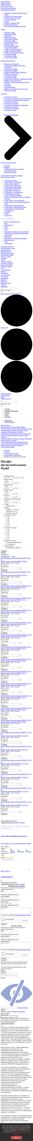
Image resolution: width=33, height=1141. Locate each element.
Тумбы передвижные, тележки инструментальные (14, 170)
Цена (13, 556)
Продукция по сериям (7, 177)
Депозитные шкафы (10, 75)
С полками (11, 544)
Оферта (29, 843)
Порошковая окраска (7, 255)
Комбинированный (14, 542)
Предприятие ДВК (14, 548)
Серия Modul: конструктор (12, 189)
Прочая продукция (10, 172)
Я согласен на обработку (16, 915)
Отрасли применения (7, 218)
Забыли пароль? (23, 1007)
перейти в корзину (19, 822)
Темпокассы (8, 36)
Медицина (7, 237)
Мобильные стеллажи (11, 107)
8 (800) (6, 398)
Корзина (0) (8, 420)
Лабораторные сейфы (11, 39)
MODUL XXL (12, 513)
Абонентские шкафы (10, 70)
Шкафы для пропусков (11, 74)
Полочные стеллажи (10, 97)
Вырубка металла (6, 251)
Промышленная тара (10, 24)
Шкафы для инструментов (12, 18)
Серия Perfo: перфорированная (14, 205)
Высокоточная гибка (7, 253)
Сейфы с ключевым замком (12, 49)
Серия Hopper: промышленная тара (15, 207)
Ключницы (7, 85)
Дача (5, 242)
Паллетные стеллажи (11, 102)
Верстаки (7, 166)
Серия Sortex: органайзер (12, 190)
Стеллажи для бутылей (11, 108)
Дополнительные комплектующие (15, 26)
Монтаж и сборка (6, 266)
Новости (3, 271)
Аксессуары (8, 215)
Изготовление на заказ (8, 248)
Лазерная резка (5, 250)
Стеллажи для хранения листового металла (17, 98)
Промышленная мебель (8, 10)
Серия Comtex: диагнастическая (14, 200)
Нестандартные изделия (8, 162)
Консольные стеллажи (11, 103)
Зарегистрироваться (18, 1011)
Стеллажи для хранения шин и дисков (16, 100)
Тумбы (6, 14)
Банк (5, 223)
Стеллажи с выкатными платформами (16, 105)
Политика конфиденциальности (14, 836)
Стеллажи (4, 94)
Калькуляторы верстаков (8, 8)
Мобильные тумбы (10, 90)
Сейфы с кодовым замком (12, 51)
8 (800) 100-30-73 (6, 5)
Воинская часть (9, 240)
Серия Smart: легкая (10, 180)
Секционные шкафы (10, 69)
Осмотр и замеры (6, 261)
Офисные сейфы (9, 32)
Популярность (5, 556)
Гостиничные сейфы (10, 57)
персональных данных (23, 915)
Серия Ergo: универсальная (12, 187)
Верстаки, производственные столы (15, 13)
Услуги (3, 260)
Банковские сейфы (10, 34)
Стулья (6, 21)
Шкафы (6, 167)
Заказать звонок (6, 3)
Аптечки (7, 84)
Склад (6, 228)
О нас (2, 268)
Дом (5, 230)
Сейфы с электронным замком (13, 52)
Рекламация (4, 278)
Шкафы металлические (8, 61)
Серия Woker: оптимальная (12, 182)
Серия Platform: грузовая (12, 194)
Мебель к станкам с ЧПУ (12, 23)
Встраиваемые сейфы (11, 42)
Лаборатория (8, 243)
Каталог (7, 409)
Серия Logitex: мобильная (12, 185)
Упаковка (4, 258)
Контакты (4, 281)
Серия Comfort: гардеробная (13, 195)
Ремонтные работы (7, 265)
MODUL (11, 506)
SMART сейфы (9, 44)
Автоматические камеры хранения (11, 175)
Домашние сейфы (9, 41)
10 (8, 526)
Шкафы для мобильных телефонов (15, 72)
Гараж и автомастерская (11, 222)
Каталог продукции (7, 6)
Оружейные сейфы (10, 54)
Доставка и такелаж (7, 263)
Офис (6, 227)
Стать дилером (5, 275)
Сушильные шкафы (10, 77)
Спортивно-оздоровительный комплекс (16, 232)
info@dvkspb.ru (5, 1)
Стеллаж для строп (10, 110)
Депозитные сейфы (10, 56)
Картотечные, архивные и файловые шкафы (18, 79)
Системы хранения (10, 19)
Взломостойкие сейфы (11, 46)
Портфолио (4, 273)
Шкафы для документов (11, 64)
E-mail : (3, 972)
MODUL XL (12, 511)
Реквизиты (4, 286)
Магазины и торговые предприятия (15, 238)
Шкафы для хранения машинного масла (16, 82)
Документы (4, 276)
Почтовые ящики (9, 87)
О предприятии (5, 270)
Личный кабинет (6, 393)
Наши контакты (6, 283)
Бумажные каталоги (7, 246)
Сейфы (3, 29)
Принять (16, 1137)
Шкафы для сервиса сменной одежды (16, 89)
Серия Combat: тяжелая (11, 184)
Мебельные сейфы (10, 37)
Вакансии (4, 280)
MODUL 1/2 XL (13, 509)
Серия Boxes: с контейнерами (13, 192)
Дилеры (3, 285)
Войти (3, 397)
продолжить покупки (7, 822)
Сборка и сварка (6, 256)
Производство (8, 225)
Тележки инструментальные (13, 16)
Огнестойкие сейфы (10, 47)
